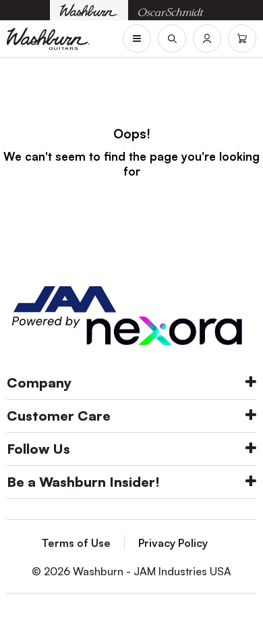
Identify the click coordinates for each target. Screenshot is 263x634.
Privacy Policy (173, 543)
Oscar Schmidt (171, 10)
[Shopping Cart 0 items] (242, 38)
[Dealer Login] (207, 38)
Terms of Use (76, 543)
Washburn (89, 10)
